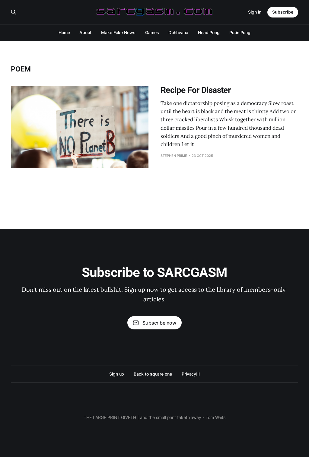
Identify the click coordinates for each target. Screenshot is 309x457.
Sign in (254, 11)
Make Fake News (118, 32)
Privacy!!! (191, 373)
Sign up (116, 373)
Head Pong (209, 32)
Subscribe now (159, 323)
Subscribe (282, 11)
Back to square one (153, 373)
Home (64, 32)
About (85, 32)
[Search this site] (13, 12)
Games (152, 32)
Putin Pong (239, 32)
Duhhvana (178, 32)
